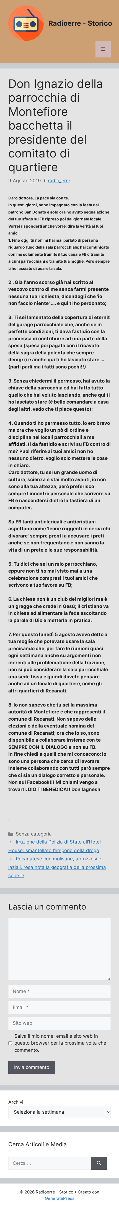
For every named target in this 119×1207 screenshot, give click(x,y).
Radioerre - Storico (80, 23)
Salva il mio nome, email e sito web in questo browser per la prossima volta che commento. (60, 1043)
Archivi (15, 1102)
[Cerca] (99, 1163)
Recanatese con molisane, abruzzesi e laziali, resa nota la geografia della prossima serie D (57, 867)
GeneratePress (59, 1198)
